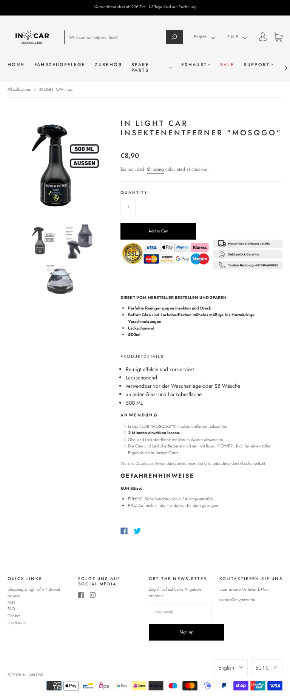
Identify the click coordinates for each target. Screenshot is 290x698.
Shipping (155, 169)
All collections (19, 89)
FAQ (11, 609)
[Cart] (278, 38)
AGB (11, 602)
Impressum (17, 622)
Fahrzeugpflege (60, 65)
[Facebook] (124, 531)
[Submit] (174, 37)
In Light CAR (32, 675)
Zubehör (108, 65)
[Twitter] (137, 531)
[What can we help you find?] (117, 37)
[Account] (263, 38)
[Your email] (180, 612)
